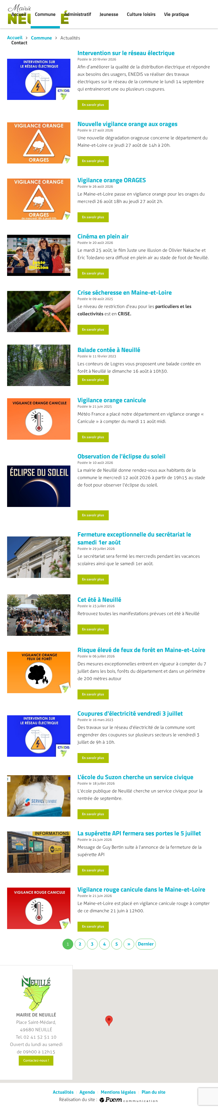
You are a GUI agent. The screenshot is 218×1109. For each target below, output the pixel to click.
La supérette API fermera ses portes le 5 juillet (139, 833)
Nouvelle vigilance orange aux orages (127, 124)
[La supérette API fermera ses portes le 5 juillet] (38, 851)
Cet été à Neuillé (99, 599)
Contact (19, 42)
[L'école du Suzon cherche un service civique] (38, 795)
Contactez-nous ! (36, 1060)
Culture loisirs (141, 14)
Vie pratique (176, 14)
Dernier (146, 944)
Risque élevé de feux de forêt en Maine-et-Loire (141, 650)
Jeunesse (109, 14)
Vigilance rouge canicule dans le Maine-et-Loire (141, 889)
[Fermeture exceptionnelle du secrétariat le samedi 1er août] (38, 557)
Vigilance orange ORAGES (111, 180)
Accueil (18, 14)
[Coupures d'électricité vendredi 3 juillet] (38, 735)
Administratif (77, 14)
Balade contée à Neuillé (108, 350)
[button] (109, 1020)
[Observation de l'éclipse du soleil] (38, 486)
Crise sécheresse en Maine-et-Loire (124, 292)
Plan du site (153, 1092)
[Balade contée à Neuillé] (38, 365)
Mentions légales (118, 1092)
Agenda (87, 1092)
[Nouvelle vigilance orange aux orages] (38, 142)
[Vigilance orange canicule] (38, 419)
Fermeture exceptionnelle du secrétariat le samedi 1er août (134, 538)
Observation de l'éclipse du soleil (121, 456)
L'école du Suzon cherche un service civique (135, 777)
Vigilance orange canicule (111, 400)
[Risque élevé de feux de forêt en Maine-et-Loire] (38, 672)
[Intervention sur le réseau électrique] (38, 79)
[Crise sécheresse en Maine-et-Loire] (38, 311)
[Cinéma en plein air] (38, 255)
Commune (45, 14)
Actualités (63, 1092)
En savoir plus (93, 105)
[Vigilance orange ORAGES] (38, 199)
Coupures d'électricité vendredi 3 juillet (130, 713)
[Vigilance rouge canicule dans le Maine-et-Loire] (38, 908)
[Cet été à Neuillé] (38, 614)
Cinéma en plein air (103, 236)
